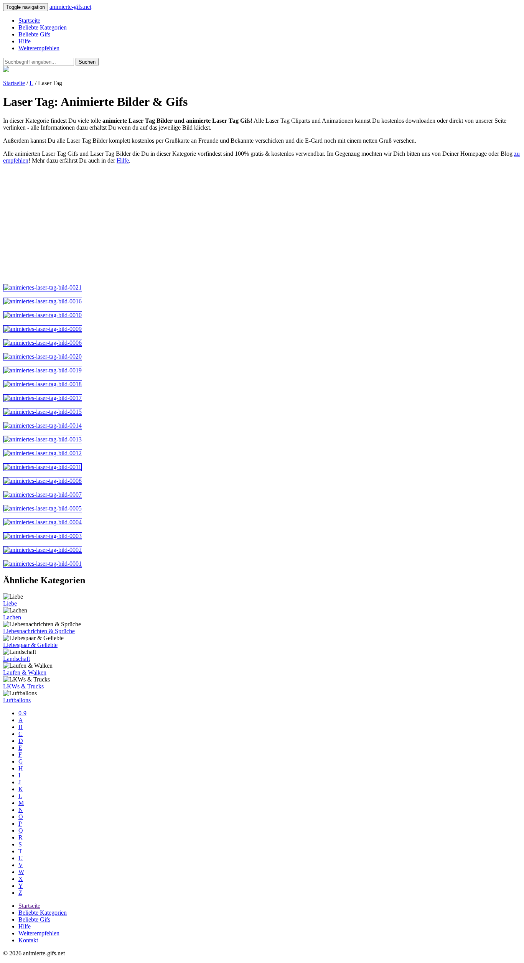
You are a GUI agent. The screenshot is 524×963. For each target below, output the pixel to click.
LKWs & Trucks (23, 686)
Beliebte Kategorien (42, 27)
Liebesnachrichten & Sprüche (39, 631)
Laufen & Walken (24, 672)
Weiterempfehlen (38, 48)
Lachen (12, 617)
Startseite (29, 20)
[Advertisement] (233, 224)
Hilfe (24, 41)
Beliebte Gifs (34, 34)
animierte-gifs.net (70, 6)
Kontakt (28, 940)
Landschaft (16, 658)
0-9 (22, 713)
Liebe (10, 603)
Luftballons (17, 700)
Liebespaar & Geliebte (30, 645)
